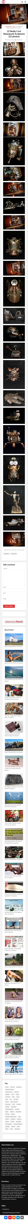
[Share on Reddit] (14, 1217)
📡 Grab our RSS (20, 549)
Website (5, 598)
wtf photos (17, 1129)
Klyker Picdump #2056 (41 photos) (14, 752)
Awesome (18, 1087)
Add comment (19, 39)
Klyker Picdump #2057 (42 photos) (14, 646)
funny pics (7, 1104)
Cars (13, 1094)
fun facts (16, 1099)
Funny (7, 1101)
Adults (6, 1087)
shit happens (8, 1124)
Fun (11, 1099)
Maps (6, 1111)
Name (4, 587)
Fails (6, 1099)
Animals (12, 1087)
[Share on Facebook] (6, 1217)
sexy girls (18, 1121)
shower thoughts (18, 1124)
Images (7, 1106)
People (13, 1114)
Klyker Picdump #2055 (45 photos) (14, 859)
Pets (19, 1116)
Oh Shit (7, 1114)
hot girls (19, 1104)
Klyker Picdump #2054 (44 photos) (14, 966)
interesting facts (9, 1109)
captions (7, 1094)
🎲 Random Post (7, 549)
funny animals (14, 1101)
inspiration (13, 1106)
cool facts (7, 1096)
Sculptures (6, 553)
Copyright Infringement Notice (11, 1212)
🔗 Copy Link (13, 549)
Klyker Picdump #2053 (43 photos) (14, 1074)
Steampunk (14, 553)
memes (12, 1111)
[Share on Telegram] (18, 1217)
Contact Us (5, 1209)
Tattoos (13, 1126)
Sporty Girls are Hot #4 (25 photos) (14, 663)
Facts (17, 1096)
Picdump (13, 1119)
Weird (6, 1129)
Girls (13, 1104)
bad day (16, 1091)
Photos (7, 1119)
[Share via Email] (22, 1217)
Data (13, 1096)
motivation (18, 1111)
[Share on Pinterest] (10, 1217)
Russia (12, 1121)
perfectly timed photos (10, 1116)
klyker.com (4, 1148)
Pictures (19, 1119)
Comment (5, 568)
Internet (17, 1109)
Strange (7, 1126)
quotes (7, 1121)
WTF (11, 1129)
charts (17, 1094)
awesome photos (9, 1089)
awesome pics (8, 1091)
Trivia (18, 1126)
